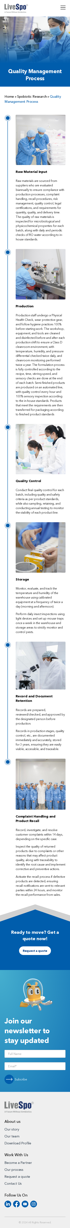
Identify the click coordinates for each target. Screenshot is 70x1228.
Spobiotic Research (32, 97)
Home (9, 97)
